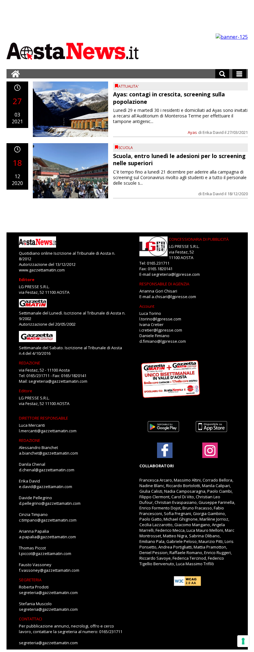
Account (146, 306)
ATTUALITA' (128, 86)
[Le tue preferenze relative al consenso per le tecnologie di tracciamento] (243, 641)
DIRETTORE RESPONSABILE (43, 418)
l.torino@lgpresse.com (160, 319)
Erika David (213, 132)
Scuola (125, 147)
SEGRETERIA (30, 580)
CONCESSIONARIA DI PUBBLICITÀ (199, 239)
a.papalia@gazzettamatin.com (47, 537)
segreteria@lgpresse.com (175, 274)
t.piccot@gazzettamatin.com (45, 553)
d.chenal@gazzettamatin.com (46, 470)
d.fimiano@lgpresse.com (162, 341)
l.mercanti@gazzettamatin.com (48, 431)
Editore (26, 279)
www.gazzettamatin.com (42, 270)
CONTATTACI (30, 619)
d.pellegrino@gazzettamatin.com (50, 503)
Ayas (192, 132)
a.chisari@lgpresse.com (173, 296)
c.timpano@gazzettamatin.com (48, 520)
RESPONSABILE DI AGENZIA (164, 284)
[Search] (222, 73)
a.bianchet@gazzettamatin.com (48, 453)
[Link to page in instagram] (210, 455)
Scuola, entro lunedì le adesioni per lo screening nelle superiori (179, 159)
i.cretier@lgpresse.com (160, 330)
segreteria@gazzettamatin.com (57, 381)
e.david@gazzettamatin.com (45, 486)
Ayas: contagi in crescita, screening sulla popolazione (169, 97)
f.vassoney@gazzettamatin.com (49, 570)
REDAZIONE (29, 363)
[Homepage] (15, 73)
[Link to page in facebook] (165, 450)
